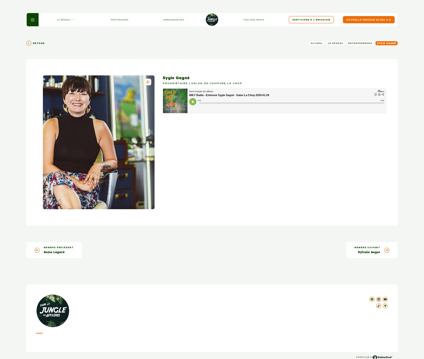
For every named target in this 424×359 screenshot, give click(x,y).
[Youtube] (385, 299)
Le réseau (335, 43)
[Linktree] (385, 305)
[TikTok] (378, 305)
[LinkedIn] (378, 299)
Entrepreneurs (360, 43)
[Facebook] (372, 299)
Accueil (317, 43)
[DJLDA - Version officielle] (212, 19)
